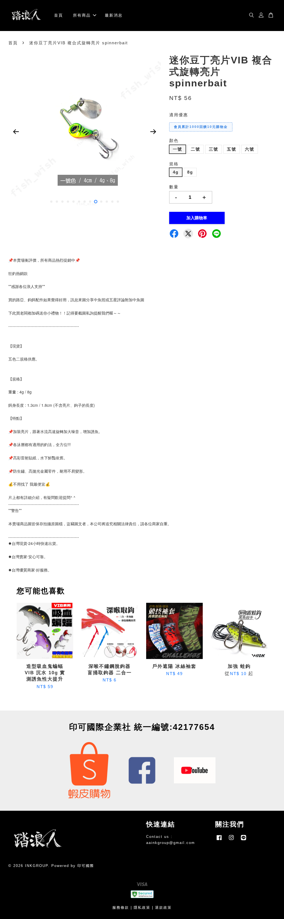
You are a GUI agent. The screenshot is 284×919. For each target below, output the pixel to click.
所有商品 (82, 15)
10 (101, 201)
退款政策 (163, 907)
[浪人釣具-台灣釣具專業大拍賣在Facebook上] (219, 840)
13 (118, 201)
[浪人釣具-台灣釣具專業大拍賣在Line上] (243, 840)
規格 (174, 163)
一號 (177, 149)
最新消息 (114, 15)
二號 (195, 149)
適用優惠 (178, 114)
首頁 (58, 15)
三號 (213, 149)
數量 (174, 186)
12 (112, 201)
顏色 (174, 140)
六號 (249, 149)
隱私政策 (142, 907)
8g (190, 172)
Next (153, 132)
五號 (231, 149)
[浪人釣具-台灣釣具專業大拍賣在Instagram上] (231, 840)
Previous (16, 132)
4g (176, 172)
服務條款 (120, 907)
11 (106, 201)
